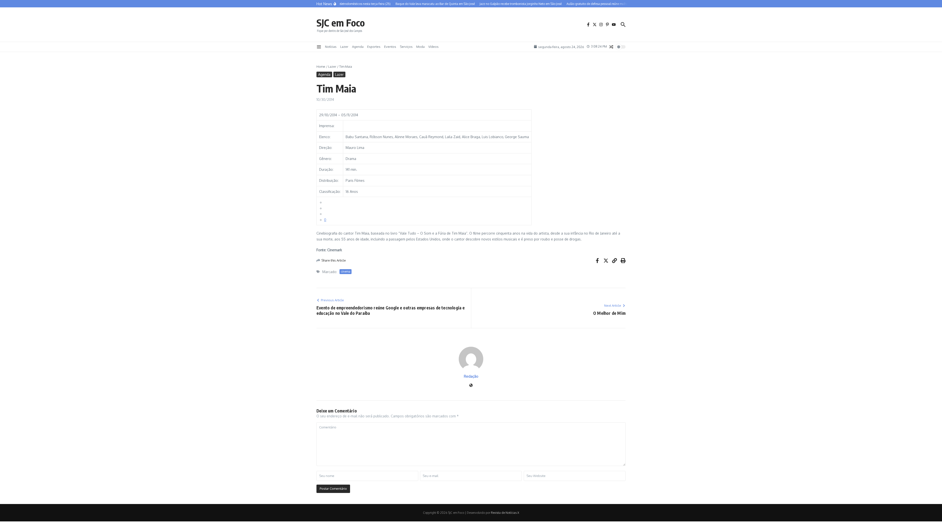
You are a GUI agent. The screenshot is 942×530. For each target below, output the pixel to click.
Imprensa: (326, 126)
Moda (420, 47)
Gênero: (325, 159)
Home (320, 66)
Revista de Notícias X (505, 513)
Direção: (325, 148)
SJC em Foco (340, 22)
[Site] (471, 386)
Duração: (326, 169)
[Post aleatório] (611, 47)
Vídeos (433, 47)
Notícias (331, 47)
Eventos (390, 47)
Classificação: (329, 191)
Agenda (358, 47)
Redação (471, 376)
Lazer (344, 47)
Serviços (406, 47)
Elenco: (324, 137)
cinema (345, 271)
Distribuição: (329, 180)
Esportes (373, 47)
